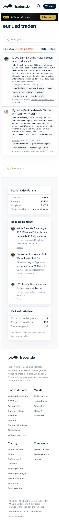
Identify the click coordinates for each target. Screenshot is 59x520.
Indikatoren (13, 483)
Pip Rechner (14, 430)
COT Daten (13, 401)
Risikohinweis (16, 516)
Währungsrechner (17, 435)
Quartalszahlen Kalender (16, 413)
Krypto (37, 401)
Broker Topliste (15, 449)
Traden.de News (42, 449)
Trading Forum (41, 454)
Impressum (36, 511)
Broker (11, 454)
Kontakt (38, 459)
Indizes (44, 396)
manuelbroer (40, 209)
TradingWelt (17, 84)
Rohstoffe (39, 406)
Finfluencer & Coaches (14, 461)
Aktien (20, 247)
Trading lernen (15, 468)
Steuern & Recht (16, 478)
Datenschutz (15, 511)
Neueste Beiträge (22, 221)
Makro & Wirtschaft (39, 413)
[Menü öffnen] (49, 6)
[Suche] (38, 6)
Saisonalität (14, 406)
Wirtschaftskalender (18, 396)
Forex (19, 277)
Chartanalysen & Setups (42, 151)
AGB (26, 511)
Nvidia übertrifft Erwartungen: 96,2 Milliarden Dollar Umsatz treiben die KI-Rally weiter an (32, 232)
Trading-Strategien (17, 473)
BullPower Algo (15, 488)
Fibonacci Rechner (17, 425)
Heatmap (12, 420)
